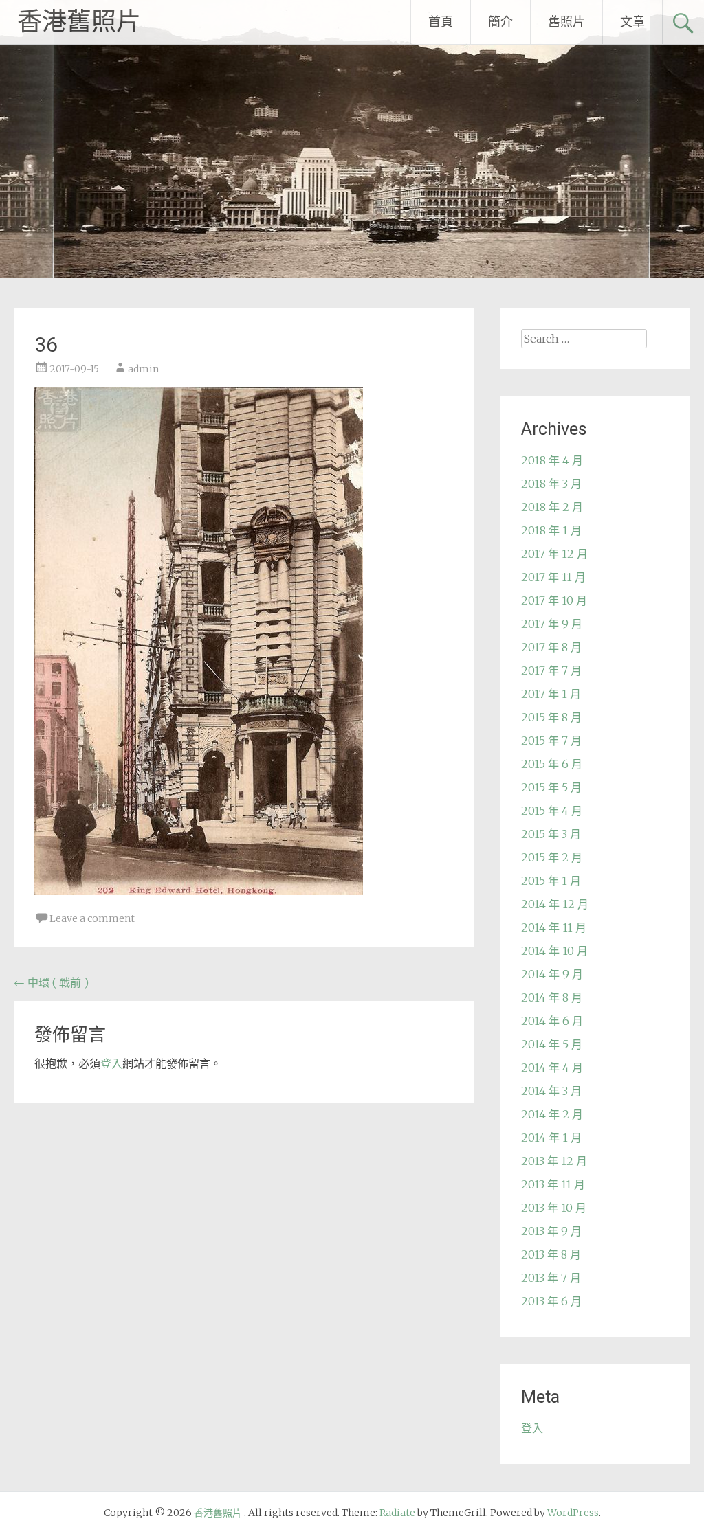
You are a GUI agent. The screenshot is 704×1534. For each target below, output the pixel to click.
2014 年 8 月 (551, 997)
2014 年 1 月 (551, 1137)
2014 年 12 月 (554, 904)
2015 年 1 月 (551, 881)
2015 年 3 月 (551, 834)
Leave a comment (92, 918)
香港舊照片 (79, 22)
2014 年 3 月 (551, 1091)
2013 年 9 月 (551, 1231)
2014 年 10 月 (554, 951)
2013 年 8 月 (551, 1254)
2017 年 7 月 (551, 670)
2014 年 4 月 (552, 1067)
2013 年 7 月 (551, 1278)
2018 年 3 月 (551, 483)
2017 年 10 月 (554, 600)
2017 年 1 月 (551, 694)
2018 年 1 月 (551, 530)
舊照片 (566, 21)
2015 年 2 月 (551, 857)
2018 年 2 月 (552, 507)
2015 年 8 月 (551, 717)
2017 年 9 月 (551, 624)
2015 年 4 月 (551, 810)
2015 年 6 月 (551, 764)
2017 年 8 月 (551, 647)
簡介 (500, 21)
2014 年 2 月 (552, 1114)
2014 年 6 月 (552, 1021)
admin (143, 369)
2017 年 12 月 (554, 554)
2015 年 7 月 (551, 740)
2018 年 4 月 (552, 460)
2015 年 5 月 (551, 787)
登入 (111, 1063)
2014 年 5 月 (551, 1044)
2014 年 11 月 (553, 927)
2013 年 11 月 (553, 1184)
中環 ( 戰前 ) (51, 982)
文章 (632, 21)
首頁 (440, 21)
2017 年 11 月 (553, 577)
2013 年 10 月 (553, 1208)
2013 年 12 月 (554, 1161)
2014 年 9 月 (552, 974)
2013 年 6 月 (551, 1301)
